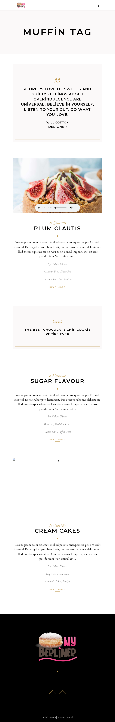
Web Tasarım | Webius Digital (57, 717)
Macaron (48, 424)
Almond (49, 581)
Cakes (46, 279)
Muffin (68, 279)
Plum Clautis (57, 228)
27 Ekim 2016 (57, 376)
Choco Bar (65, 271)
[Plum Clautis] (57, 185)
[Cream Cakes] (57, 486)
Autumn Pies (51, 271)
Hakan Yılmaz (59, 264)
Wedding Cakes (63, 424)
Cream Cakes (57, 530)
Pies (68, 432)
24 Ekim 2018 (57, 223)
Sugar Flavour (57, 381)
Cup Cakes (52, 574)
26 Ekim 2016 (57, 526)
